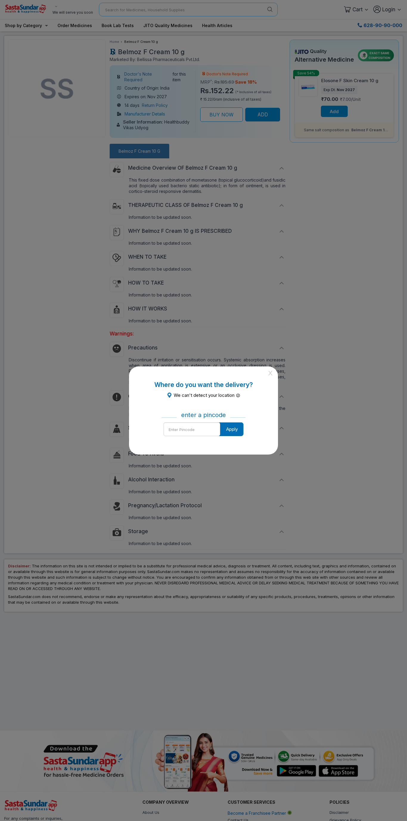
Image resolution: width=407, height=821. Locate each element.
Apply (232, 429)
